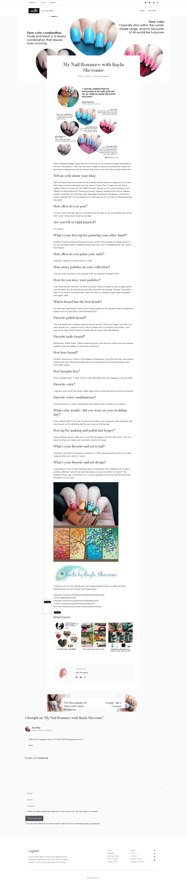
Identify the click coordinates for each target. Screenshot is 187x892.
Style (43, 2)
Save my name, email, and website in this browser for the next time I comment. (63, 811)
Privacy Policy (136, 859)
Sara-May (36, 727)
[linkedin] (145, 2)
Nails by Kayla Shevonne (120, 169)
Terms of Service (137, 862)
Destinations (113, 856)
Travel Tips (112, 862)
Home (142, 11)
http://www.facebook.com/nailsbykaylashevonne (83, 595)
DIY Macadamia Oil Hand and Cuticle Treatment (75, 706)
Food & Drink (113, 859)
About (53, 2)
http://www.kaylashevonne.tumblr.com (78, 603)
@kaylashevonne (68, 597)
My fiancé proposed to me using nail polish (100, 421)
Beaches (152, 11)
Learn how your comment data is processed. (80, 823)
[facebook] (149, 2)
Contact (33, 2)
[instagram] (157, 2)
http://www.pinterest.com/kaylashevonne (81, 600)
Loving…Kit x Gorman (113, 704)
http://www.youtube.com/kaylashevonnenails (82, 606)
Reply (31, 745)
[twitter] (153, 2)
